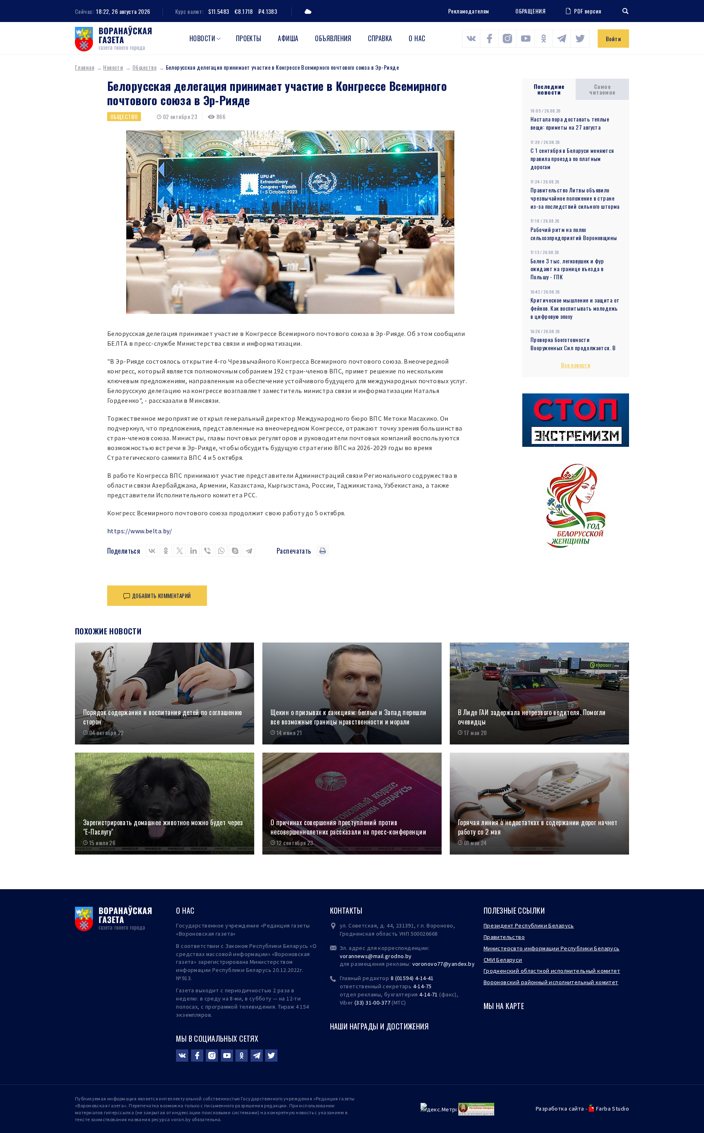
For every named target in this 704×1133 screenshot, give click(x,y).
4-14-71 (428, 994)
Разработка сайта (560, 1108)
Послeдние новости (549, 89)
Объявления (333, 38)
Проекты (249, 38)
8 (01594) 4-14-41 (412, 978)
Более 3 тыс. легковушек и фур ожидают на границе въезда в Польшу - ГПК (567, 268)
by (471, 963)
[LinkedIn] (193, 551)
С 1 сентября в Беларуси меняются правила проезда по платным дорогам (572, 158)
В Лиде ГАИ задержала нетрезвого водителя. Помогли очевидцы (532, 717)
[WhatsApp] (221, 551)
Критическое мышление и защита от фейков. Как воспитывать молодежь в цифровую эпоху (574, 308)
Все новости (576, 364)
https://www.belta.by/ (139, 531)
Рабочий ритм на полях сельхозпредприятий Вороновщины (573, 233)
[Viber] (207, 551)
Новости (202, 38)
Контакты (346, 910)
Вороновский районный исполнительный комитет (551, 982)
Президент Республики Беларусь (529, 925)
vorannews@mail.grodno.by (376, 956)
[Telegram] (249, 551)
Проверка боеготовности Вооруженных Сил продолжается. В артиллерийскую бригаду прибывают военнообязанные (575, 351)
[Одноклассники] (166, 551)
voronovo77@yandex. (440, 963)
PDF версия (587, 11)
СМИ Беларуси (503, 959)
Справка (380, 38)
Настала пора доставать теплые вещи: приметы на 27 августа (569, 123)
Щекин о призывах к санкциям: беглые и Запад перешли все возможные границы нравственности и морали (348, 717)
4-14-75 (422, 986)
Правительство (504, 937)
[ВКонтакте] (152, 551)
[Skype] (235, 551)
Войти (613, 38)
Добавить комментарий (161, 596)
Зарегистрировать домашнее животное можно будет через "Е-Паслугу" (163, 827)
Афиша (288, 38)
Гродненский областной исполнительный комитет (552, 970)
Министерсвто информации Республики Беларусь (552, 948)
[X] (180, 551)
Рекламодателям (468, 11)
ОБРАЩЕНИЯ (530, 11)
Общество (144, 67)
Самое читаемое (602, 89)
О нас (417, 38)
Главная (84, 67)
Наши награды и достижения (379, 1026)
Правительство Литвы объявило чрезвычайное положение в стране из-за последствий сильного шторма (575, 198)
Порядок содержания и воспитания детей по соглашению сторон (162, 717)
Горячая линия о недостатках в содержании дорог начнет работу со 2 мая (537, 827)
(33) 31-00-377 (372, 1002)
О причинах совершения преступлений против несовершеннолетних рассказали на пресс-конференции (348, 827)
